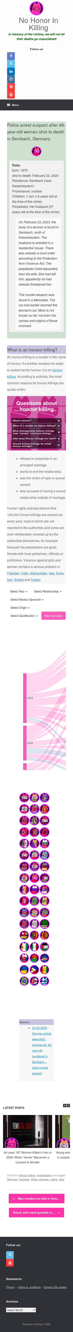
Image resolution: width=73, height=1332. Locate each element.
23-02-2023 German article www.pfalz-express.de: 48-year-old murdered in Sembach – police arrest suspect (42, 1050)
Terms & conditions (29, 1287)
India (24, 573)
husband (24, 1179)
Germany (12, 1179)
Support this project (55, 1287)
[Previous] (64, 1105)
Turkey (35, 579)
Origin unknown (40, 1179)
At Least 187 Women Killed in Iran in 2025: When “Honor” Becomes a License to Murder (28, 1157)
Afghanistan (38, 573)
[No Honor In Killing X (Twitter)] (11, 64)
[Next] (68, 1105)
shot (61, 1179)
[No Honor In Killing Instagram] (11, 79)
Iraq (51, 573)
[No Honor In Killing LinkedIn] (11, 71)
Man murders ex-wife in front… (36, 1198)
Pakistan (13, 573)
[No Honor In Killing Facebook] (11, 56)
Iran (10, 579)
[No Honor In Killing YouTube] (11, 94)
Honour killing (27, 1175)
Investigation (44, 1175)
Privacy (10, 1287)
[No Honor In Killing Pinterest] (11, 87)
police (53, 1179)
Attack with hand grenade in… (36, 1212)
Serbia (19, 579)
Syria (59, 573)
